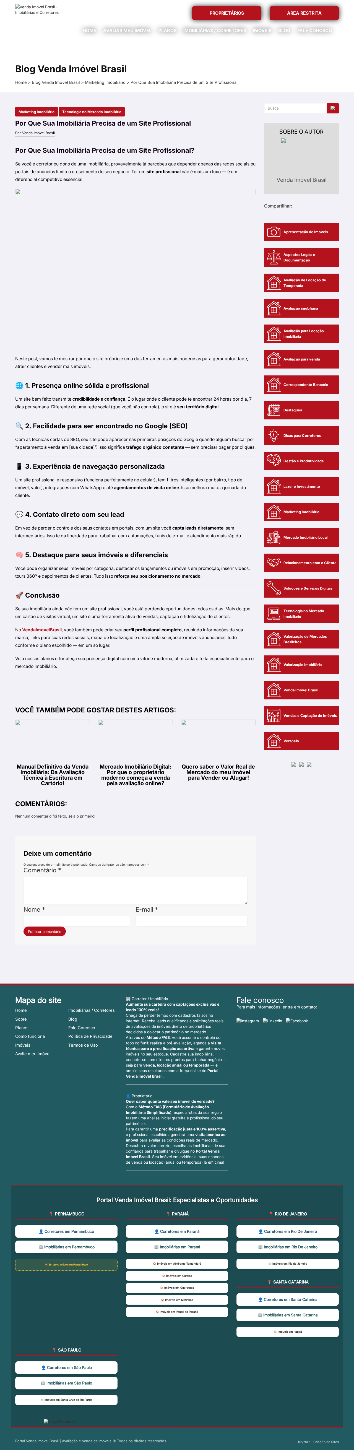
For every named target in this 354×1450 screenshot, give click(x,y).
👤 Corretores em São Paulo (66, 1367)
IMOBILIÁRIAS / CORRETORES (214, 30)
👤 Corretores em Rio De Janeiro (287, 1231)
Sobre (21, 1019)
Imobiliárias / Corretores (91, 1010)
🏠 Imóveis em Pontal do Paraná (177, 1311)
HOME (89, 30)
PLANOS (167, 30)
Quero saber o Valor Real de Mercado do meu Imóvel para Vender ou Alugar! (218, 771)
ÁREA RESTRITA (304, 13)
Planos (21, 1027)
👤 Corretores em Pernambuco (66, 1231)
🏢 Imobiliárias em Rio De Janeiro (287, 1246)
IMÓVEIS (262, 30)
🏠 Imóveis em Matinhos (177, 1299)
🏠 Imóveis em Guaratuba (177, 1287)
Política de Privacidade (90, 1036)
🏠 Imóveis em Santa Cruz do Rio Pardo (66, 1399)
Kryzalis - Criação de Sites (318, 1442)
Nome (34, 909)
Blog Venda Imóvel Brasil (56, 82)
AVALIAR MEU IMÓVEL (127, 30)
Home (21, 82)
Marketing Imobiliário (105, 82)
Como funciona (30, 1036)
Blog (72, 1019)
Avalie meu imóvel (33, 1053)
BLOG (284, 30)
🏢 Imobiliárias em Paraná (177, 1246)
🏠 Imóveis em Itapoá (288, 1331)
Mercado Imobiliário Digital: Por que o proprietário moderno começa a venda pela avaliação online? (135, 774)
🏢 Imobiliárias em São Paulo (66, 1383)
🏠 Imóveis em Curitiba (177, 1275)
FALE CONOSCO (314, 30)
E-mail (147, 909)
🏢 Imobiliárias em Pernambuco (66, 1246)
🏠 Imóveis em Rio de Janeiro (287, 1263)
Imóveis (22, 1045)
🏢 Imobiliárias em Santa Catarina (287, 1314)
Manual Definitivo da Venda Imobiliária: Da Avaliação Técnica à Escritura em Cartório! (52, 774)
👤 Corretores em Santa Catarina (287, 1299)
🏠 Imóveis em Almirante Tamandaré (177, 1263)
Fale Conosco (81, 1027)
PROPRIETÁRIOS (227, 13)
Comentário (42, 870)
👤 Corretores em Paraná (177, 1231)
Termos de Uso (83, 1045)
